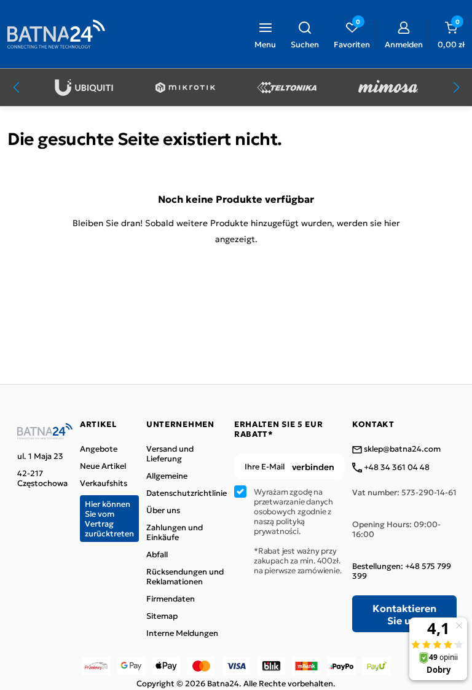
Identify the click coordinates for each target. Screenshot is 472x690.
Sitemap (162, 616)
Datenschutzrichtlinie (186, 493)
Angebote (98, 448)
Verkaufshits (103, 483)
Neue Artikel (103, 466)
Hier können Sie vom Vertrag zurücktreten (109, 518)
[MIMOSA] (388, 87)
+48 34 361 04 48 (396, 467)
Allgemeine (166, 475)
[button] (305, 33)
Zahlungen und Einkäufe (174, 532)
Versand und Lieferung (170, 453)
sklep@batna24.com (401, 449)
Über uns (163, 510)
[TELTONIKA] (287, 87)
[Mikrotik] (185, 87)
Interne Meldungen (182, 633)
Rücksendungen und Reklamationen (185, 576)
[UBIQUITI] (84, 87)
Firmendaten (170, 598)
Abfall (157, 554)
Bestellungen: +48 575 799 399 (401, 571)
